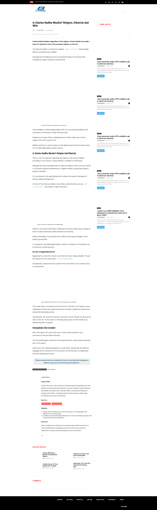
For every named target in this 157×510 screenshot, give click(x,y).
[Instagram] (109, 2)
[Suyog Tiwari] (35, 406)
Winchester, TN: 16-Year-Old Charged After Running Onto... (81, 464)
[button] (123, 12)
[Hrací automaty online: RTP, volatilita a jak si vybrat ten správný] (113, 51)
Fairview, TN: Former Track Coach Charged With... (81, 454)
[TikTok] (115, 2)
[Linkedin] (120, 31)
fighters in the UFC (71, 49)
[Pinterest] (112, 2)
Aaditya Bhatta (101, 66)
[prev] (81, 2)
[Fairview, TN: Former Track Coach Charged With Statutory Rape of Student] (67, 455)
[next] (84, 2)
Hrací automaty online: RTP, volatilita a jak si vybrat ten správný (49, 1)
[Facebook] (105, 2)
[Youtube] (122, 2)
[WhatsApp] (116, 31)
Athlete (99, 59)
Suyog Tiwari (40, 30)
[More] (125, 31)
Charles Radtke (51, 369)
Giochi (98, 208)
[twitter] (42, 434)
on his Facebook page (64, 259)
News (34, 30)
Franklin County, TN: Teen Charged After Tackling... (50, 465)
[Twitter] (119, 2)
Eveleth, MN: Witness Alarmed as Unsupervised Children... (49, 454)
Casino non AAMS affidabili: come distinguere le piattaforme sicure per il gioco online (112, 213)
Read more (100, 76)
